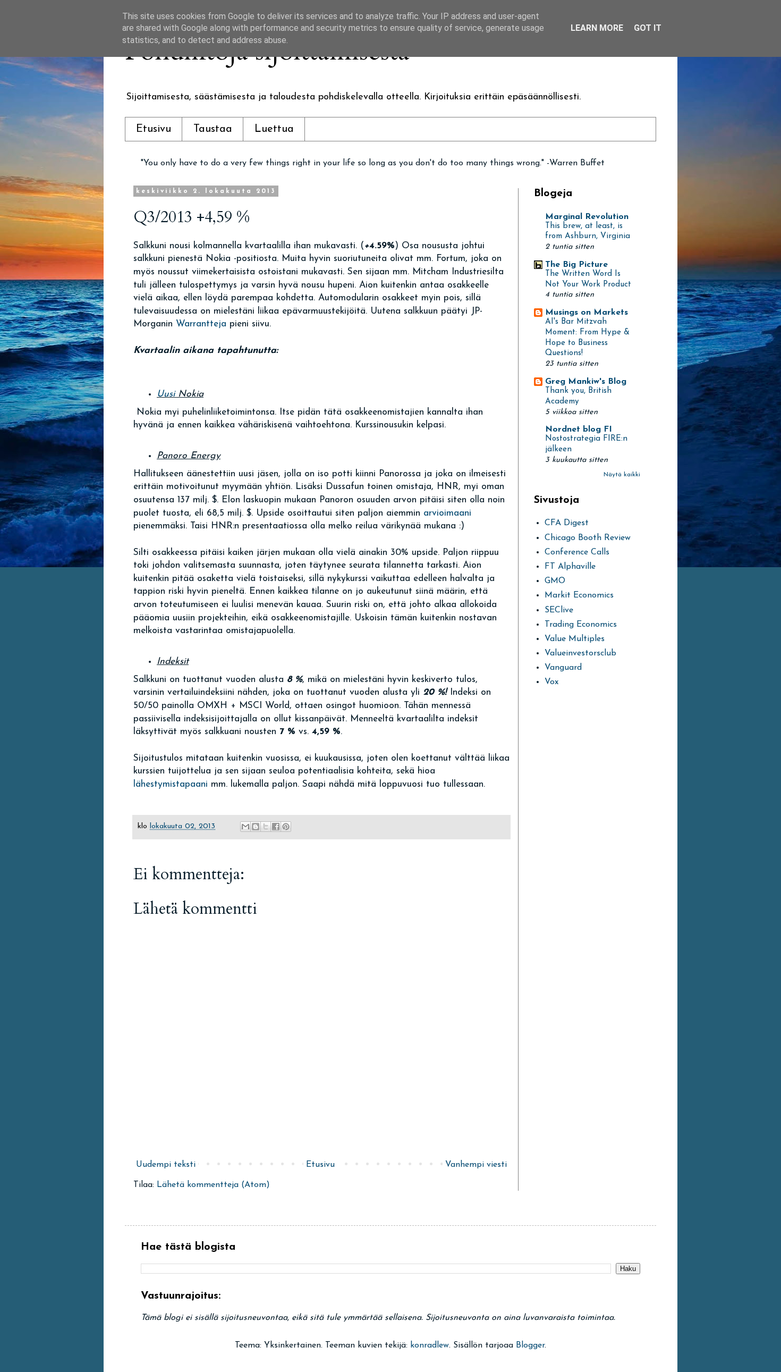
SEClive (559, 610)
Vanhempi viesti (476, 1164)
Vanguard (563, 667)
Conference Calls (577, 552)
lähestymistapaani (172, 784)
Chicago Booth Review (588, 538)
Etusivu (153, 129)
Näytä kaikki (622, 475)
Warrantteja (203, 324)
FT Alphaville (570, 566)
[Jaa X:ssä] (265, 826)
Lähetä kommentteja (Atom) (213, 1185)
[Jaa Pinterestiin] (286, 826)
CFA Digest (567, 523)
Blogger (530, 1345)
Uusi (167, 394)
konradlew (429, 1345)
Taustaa (212, 129)
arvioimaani (447, 513)
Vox (551, 682)
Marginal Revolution (587, 217)
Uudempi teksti (166, 1164)
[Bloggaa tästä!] (255, 826)
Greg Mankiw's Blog (585, 381)
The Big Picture (576, 264)
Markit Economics (579, 595)
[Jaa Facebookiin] (275, 826)
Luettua (274, 129)
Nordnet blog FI (578, 429)
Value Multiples (575, 639)
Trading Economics (581, 624)
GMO (555, 581)
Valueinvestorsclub (580, 653)
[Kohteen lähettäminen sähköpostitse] (245, 826)
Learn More (597, 28)
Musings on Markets (586, 312)
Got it (647, 28)
